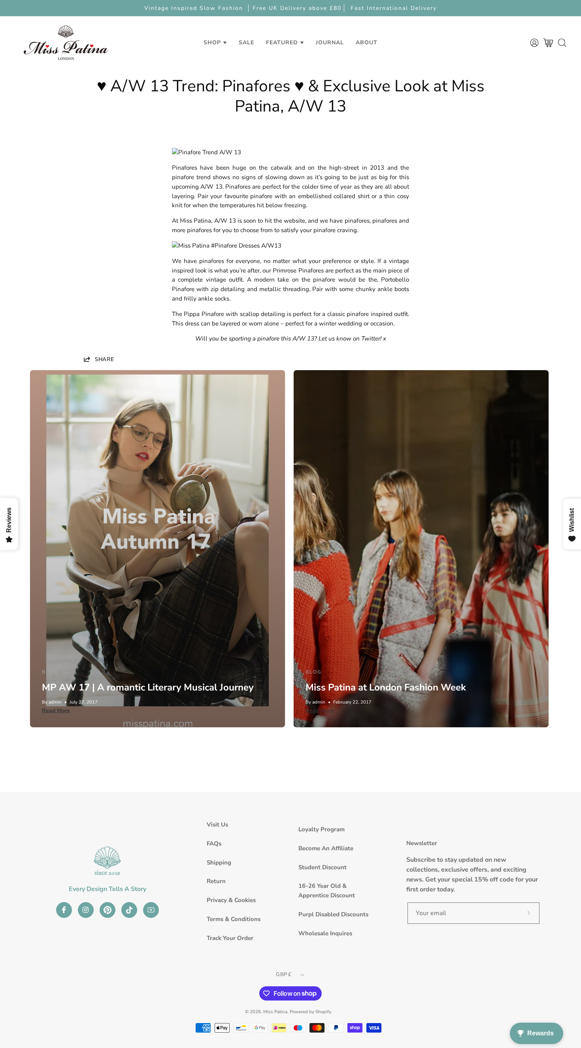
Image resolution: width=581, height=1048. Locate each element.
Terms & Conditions (233, 919)
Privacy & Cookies (231, 900)
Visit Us (217, 825)
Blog (50, 672)
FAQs (214, 843)
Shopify (323, 1011)
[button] (246, 42)
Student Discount (322, 867)
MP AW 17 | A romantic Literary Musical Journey (148, 687)
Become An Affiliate (325, 848)
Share (104, 359)
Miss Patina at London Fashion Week (386, 687)
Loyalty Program (321, 829)
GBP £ (283, 974)
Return (216, 881)
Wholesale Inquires (325, 933)
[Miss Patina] (65, 42)
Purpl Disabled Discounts (333, 914)
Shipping (219, 862)
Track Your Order (230, 938)
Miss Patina (275, 1011)
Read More (56, 710)
